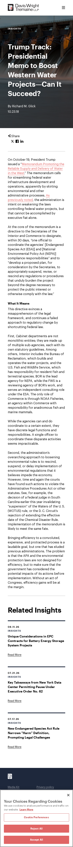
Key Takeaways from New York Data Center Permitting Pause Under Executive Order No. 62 (34, 686)
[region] (36, 818)
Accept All (36, 839)
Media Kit (13, 787)
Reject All (36, 828)
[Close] (68, 795)
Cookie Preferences (36, 817)
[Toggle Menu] (63, 8)
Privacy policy (45, 787)
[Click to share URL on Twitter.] (12, 141)
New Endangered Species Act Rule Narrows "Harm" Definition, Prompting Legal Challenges (33, 732)
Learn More (26, 809)
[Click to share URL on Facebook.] (17, 141)
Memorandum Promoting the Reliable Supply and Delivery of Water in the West (36, 169)
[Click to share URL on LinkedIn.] (21, 141)
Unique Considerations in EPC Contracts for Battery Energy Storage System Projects (36, 640)
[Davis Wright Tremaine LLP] (23, 7)
